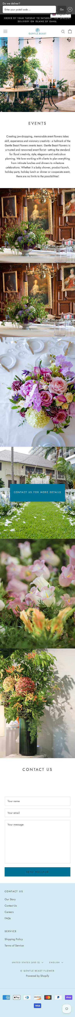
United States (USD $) (26, 962)
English (54, 962)
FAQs (8, 918)
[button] (69, 9)
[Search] (63, 31)
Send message (37, 872)
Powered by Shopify (37, 976)
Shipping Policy (14, 939)
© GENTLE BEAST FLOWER (37, 970)
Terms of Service (14, 945)
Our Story (10, 899)
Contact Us (11, 906)
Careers (9, 912)
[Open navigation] (5, 31)
